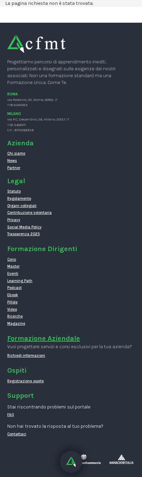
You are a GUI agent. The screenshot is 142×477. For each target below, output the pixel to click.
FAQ (10, 415)
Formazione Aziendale (43, 338)
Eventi (12, 273)
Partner (13, 168)
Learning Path (19, 281)
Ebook (12, 295)
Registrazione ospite (25, 381)
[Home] (36, 43)
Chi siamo (16, 153)
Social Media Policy (24, 227)
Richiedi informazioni (26, 355)
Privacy (13, 220)
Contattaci (16, 434)
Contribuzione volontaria (29, 212)
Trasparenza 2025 (23, 234)
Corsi (11, 259)
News (12, 160)
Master (13, 266)
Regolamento (19, 198)
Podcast (14, 288)
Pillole (12, 302)
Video (12, 309)
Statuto (14, 191)
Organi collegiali (22, 206)
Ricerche (15, 316)
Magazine (16, 323)
